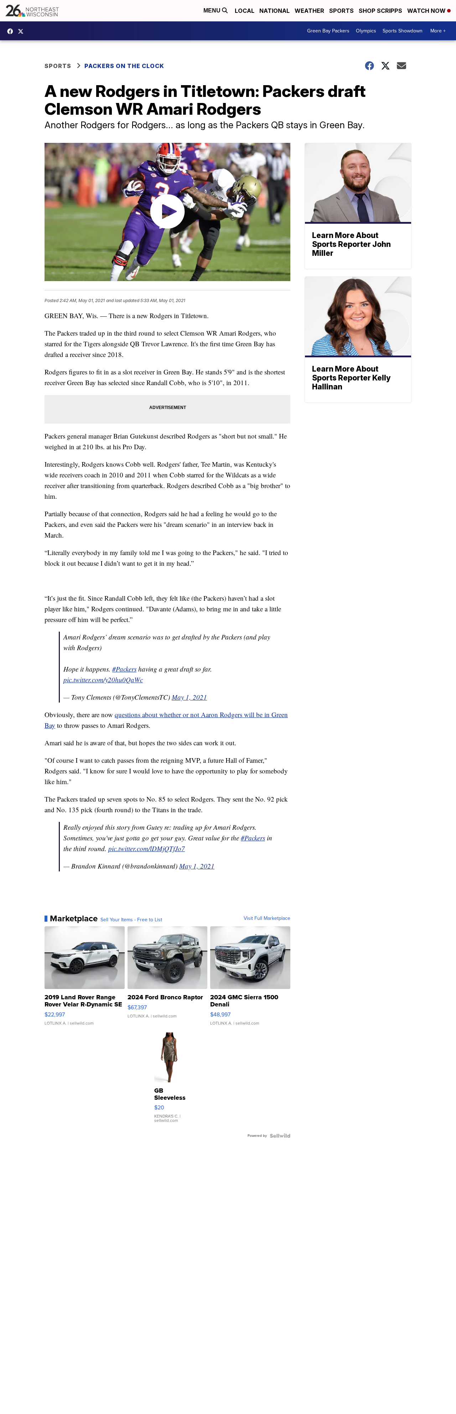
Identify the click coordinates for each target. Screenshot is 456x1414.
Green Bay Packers (328, 31)
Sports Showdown (403, 31)
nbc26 (22, 31)
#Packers (124, 668)
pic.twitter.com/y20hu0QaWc (103, 679)
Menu (212, 10)
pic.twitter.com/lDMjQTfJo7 (146, 848)
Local (244, 10)
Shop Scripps (380, 10)
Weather (309, 10)
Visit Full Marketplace (267, 918)
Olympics (366, 31)
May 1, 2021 (189, 697)
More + (438, 31)
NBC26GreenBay (11, 31)
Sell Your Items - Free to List (131, 919)
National (274, 10)
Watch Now (427, 10)
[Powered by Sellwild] (280, 1135)
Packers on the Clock (124, 65)
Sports (341, 10)
